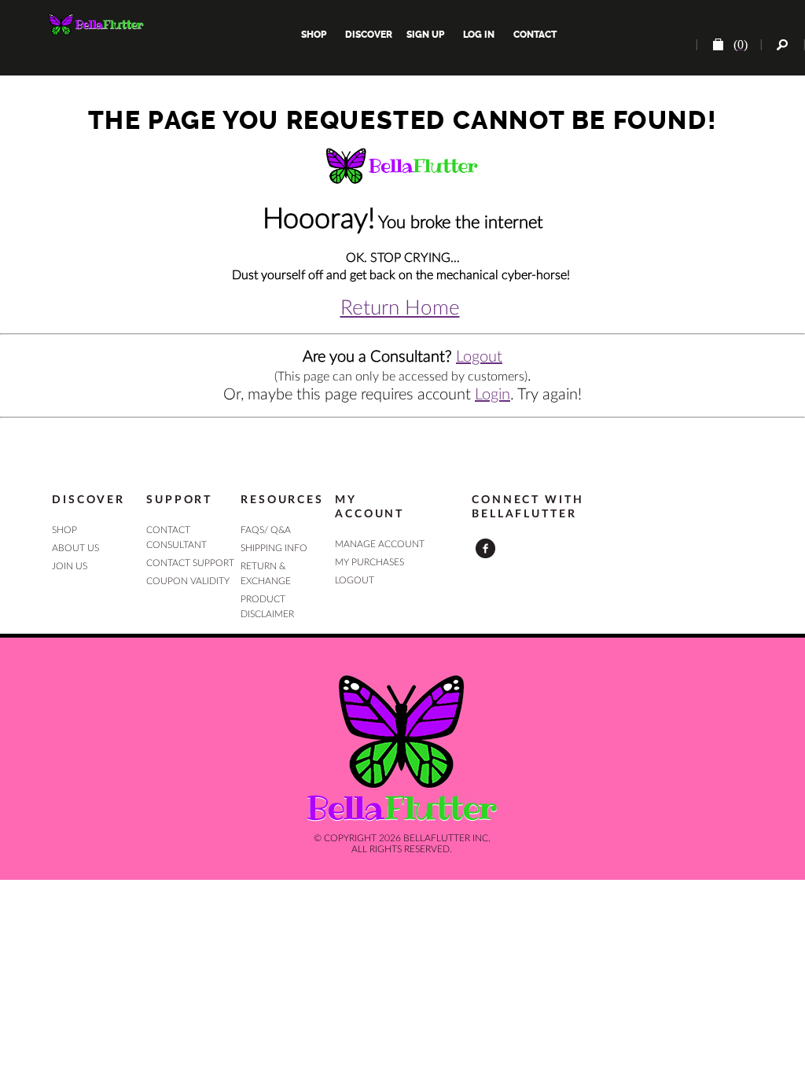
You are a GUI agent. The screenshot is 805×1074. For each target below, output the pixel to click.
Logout (479, 357)
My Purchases (369, 562)
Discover (368, 34)
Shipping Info (274, 548)
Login (492, 395)
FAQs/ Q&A (266, 530)
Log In (479, 34)
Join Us (69, 566)
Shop (313, 34)
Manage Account (380, 544)
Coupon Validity (188, 581)
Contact (534, 34)
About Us (75, 548)
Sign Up (424, 34)
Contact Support (190, 563)
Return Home (400, 308)
